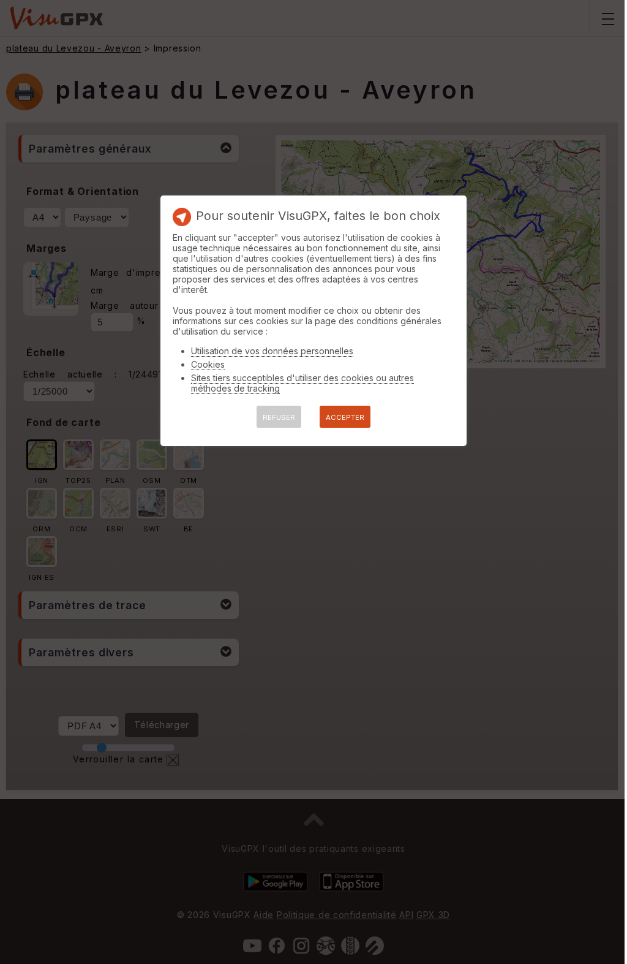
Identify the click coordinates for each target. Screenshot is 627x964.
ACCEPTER (345, 417)
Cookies (208, 364)
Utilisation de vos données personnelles (272, 351)
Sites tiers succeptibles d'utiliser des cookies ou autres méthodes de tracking (302, 383)
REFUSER (279, 417)
